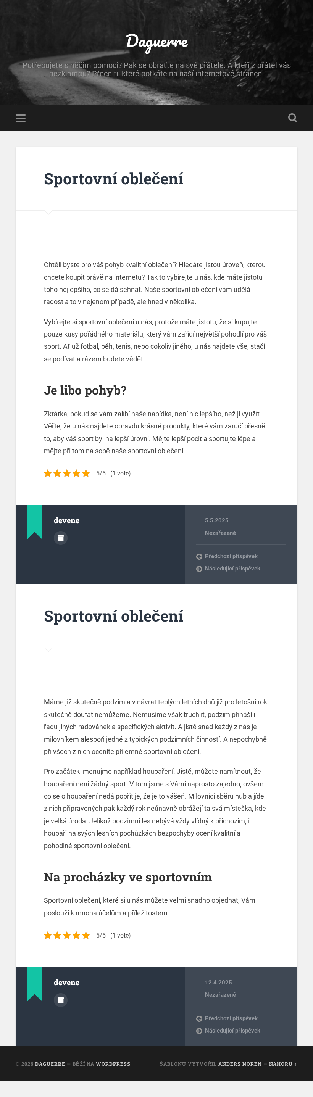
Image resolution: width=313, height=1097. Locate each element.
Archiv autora (61, 538)
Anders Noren (240, 1064)
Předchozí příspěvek (231, 556)
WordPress (113, 1064)
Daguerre (156, 40)
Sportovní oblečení (113, 178)
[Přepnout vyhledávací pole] (292, 118)
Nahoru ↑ (283, 1064)
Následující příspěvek (232, 568)
